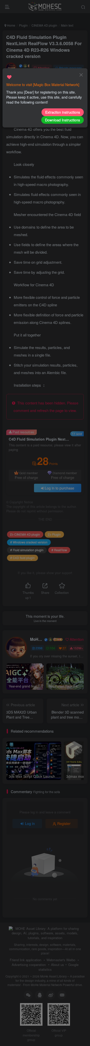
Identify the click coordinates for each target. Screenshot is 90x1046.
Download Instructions (62, 119)
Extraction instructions (62, 112)
